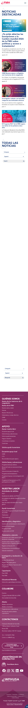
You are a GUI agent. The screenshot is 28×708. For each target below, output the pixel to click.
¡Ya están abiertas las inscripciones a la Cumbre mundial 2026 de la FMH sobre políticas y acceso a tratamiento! (13, 40)
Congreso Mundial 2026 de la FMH (11, 595)
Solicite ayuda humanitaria (9, 436)
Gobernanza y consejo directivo (10, 415)
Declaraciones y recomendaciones (11, 548)
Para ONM (5, 573)
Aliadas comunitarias (7, 607)
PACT (3, 493)
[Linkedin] (17, 671)
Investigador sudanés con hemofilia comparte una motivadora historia (13, 100)
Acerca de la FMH (8, 405)
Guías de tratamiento (7, 550)
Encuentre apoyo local (8, 431)
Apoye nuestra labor (9, 429)
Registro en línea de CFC (8, 546)
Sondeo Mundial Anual (8, 560)
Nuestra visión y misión (8, 408)
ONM (3, 417)
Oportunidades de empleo (9, 650)
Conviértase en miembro (8, 441)
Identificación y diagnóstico (11, 521)
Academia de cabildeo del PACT (10, 496)
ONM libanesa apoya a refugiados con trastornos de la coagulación (13, 74)
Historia (4, 410)
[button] (14, 157)
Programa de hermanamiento (9, 473)
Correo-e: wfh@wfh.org (8, 637)
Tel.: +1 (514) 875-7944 (8, 635)
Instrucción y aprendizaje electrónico (11, 582)
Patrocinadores (6, 517)
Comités (4, 420)
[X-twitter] (13, 671)
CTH (3, 456)
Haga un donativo (6, 438)
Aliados (4, 602)
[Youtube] (22, 671)
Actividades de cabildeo (10, 491)
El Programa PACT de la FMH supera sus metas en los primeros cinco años (13, 126)
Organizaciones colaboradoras (10, 609)
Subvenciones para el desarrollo (10, 471)
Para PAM (4, 575)
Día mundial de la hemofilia (9, 598)
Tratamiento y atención (10, 535)
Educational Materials (9, 579)
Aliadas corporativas (7, 604)
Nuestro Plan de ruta (7, 412)
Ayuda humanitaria (8, 508)
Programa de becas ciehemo (9, 464)
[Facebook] (4, 671)
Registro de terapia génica (9, 562)
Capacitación (6, 571)
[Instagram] (8, 671)
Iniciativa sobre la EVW (8, 531)
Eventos (4, 593)
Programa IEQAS (6, 528)
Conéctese (5, 443)
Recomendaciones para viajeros (10, 459)
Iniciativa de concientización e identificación (13, 524)
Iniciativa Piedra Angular (8, 526)
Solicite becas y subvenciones (9, 434)
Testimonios (5, 515)
